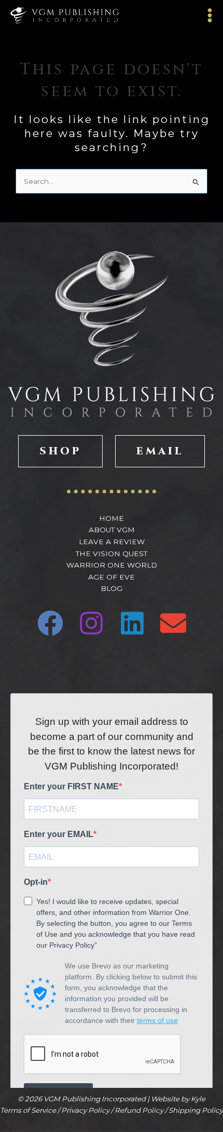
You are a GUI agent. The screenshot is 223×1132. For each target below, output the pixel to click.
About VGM (112, 529)
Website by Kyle (178, 1099)
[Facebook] (50, 623)
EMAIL (160, 451)
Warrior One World (111, 565)
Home (111, 518)
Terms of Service (28, 1110)
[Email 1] (173, 623)
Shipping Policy (196, 1110)
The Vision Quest (111, 553)
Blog (111, 588)
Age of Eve (111, 577)
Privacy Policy (85, 1110)
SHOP (60, 451)
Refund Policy (139, 1110)
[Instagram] (91, 623)
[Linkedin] (132, 623)
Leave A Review (112, 541)
